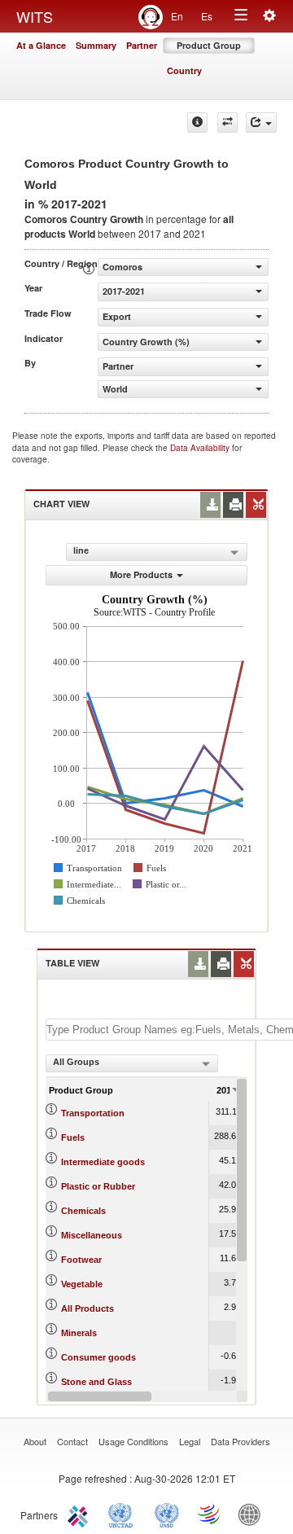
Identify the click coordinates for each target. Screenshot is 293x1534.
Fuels (73, 1137)
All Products (87, 1308)
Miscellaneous (91, 1235)
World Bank (253, 1513)
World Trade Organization (210, 1513)
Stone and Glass (96, 1382)
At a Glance (41, 45)
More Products (141, 574)
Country (184, 70)
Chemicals (83, 1211)
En (177, 16)
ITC (80, 1513)
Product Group (209, 45)
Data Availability (201, 448)
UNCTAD (123, 1513)
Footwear (81, 1259)
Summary (96, 45)
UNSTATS (167, 1513)
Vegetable (82, 1284)
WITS (34, 16)
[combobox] (132, 1063)
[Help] (197, 122)
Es (206, 16)
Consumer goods (98, 1357)
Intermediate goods (103, 1162)
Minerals (79, 1333)
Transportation (93, 1113)
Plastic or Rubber (98, 1186)
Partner (141, 45)
